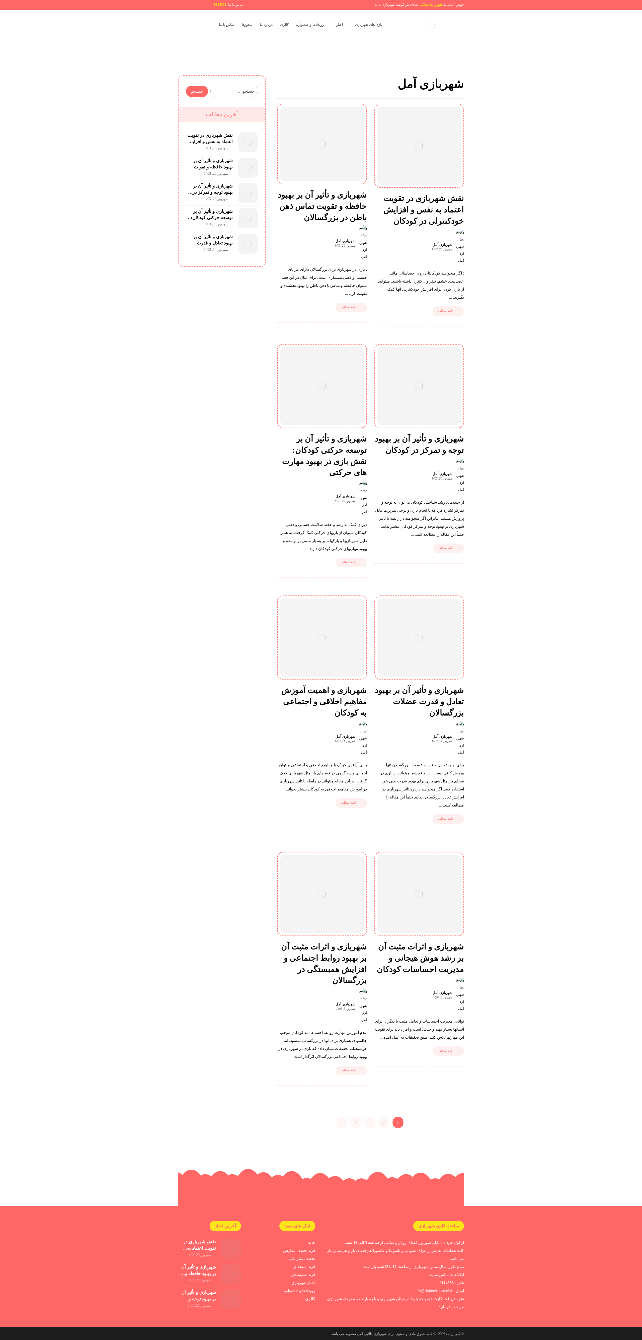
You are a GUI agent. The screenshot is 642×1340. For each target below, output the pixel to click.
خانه (311, 1242)
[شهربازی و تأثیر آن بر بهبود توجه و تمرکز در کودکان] (248, 193)
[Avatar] (460, 246)
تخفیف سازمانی (302, 1258)
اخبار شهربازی (303, 1283)
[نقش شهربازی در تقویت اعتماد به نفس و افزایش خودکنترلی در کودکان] (248, 142)
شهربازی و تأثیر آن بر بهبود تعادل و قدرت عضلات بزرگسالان (213, 243)
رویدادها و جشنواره (299, 1291)
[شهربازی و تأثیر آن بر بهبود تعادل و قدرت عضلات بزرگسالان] (248, 244)
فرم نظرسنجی (303, 1274)
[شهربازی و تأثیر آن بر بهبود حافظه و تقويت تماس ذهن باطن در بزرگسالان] (248, 168)
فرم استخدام (304, 1266)
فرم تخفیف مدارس (299, 1250)
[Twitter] (183, 5)
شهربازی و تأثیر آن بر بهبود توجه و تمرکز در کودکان (213, 192)
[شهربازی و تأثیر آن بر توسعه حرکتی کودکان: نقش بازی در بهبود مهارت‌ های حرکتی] (248, 218)
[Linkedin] (191, 5)
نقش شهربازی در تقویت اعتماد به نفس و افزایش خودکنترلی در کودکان (210, 141)
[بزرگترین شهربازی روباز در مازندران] (431, 26)
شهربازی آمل (442, 244)
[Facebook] (200, 5)
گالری (310, 1299)
